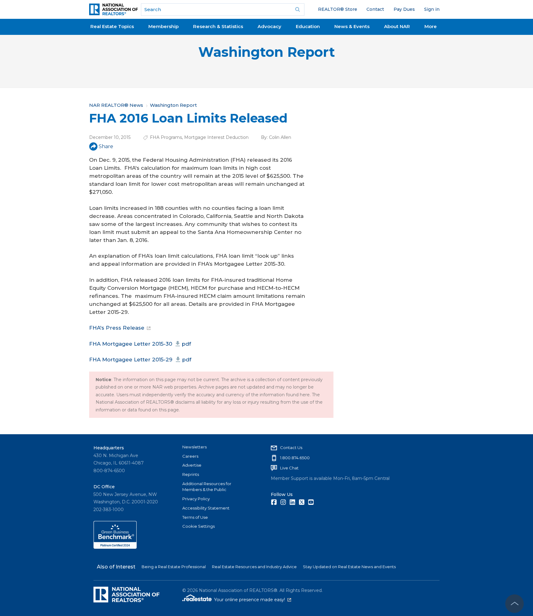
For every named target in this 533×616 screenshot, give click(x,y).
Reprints (190, 474)
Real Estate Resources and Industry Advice (254, 566)
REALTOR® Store (337, 9)
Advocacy (269, 26)
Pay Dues (404, 9)
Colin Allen (280, 137)
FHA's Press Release (116, 328)
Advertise (191, 465)
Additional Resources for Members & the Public (206, 486)
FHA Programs (166, 137)
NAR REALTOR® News (116, 105)
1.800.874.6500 (295, 457)
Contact (375, 9)
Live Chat (289, 467)
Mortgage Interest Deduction (216, 137)
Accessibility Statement (205, 508)
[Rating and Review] (115, 547)
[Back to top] (514, 603)
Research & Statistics (218, 26)
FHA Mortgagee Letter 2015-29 (140, 359)
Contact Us (291, 447)
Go (297, 9)
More (430, 26)
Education (308, 26)
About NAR (397, 26)
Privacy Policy (196, 498)
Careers (190, 456)
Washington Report (266, 52)
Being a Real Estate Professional (174, 566)
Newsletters (194, 446)
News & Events (352, 26)
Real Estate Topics (112, 26)
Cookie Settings (198, 526)
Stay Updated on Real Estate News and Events (349, 566)
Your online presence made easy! (252, 599)
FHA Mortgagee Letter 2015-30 (140, 344)
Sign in (432, 9)
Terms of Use (195, 517)
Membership (163, 26)
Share (106, 146)
